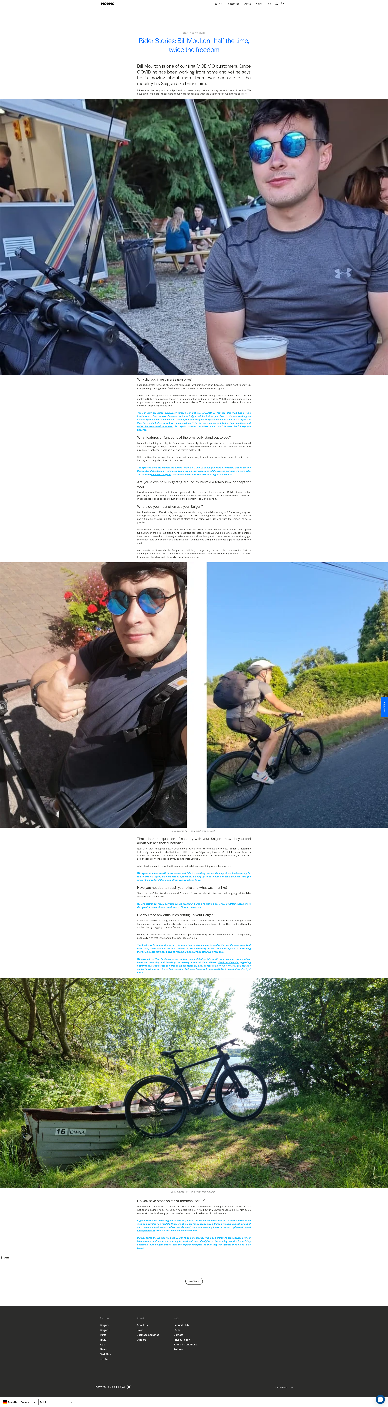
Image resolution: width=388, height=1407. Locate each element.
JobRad (104, 1359)
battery (173, 944)
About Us (142, 1325)
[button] (380, 1399)
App (102, 1344)
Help (269, 3)
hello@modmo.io (178, 969)
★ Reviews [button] (384, 707)
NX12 (103, 1339)
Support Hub (181, 1325)
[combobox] (19, 1402)
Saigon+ (105, 1325)
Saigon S (142, 470)
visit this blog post (161, 474)
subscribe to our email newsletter (155, 426)
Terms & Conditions (185, 1344)
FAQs (177, 1330)
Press (140, 1330)
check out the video (228, 962)
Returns (178, 1349)
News (259, 3)
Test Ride (105, 1354)
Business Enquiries (148, 1335)
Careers (141, 1339)
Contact (178, 1335)
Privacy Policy (182, 1339)
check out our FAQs (186, 422)
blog (185, 32)
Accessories (233, 3)
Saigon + (161, 470)
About (247, 3)
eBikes (218, 3)
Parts (103, 1335)
